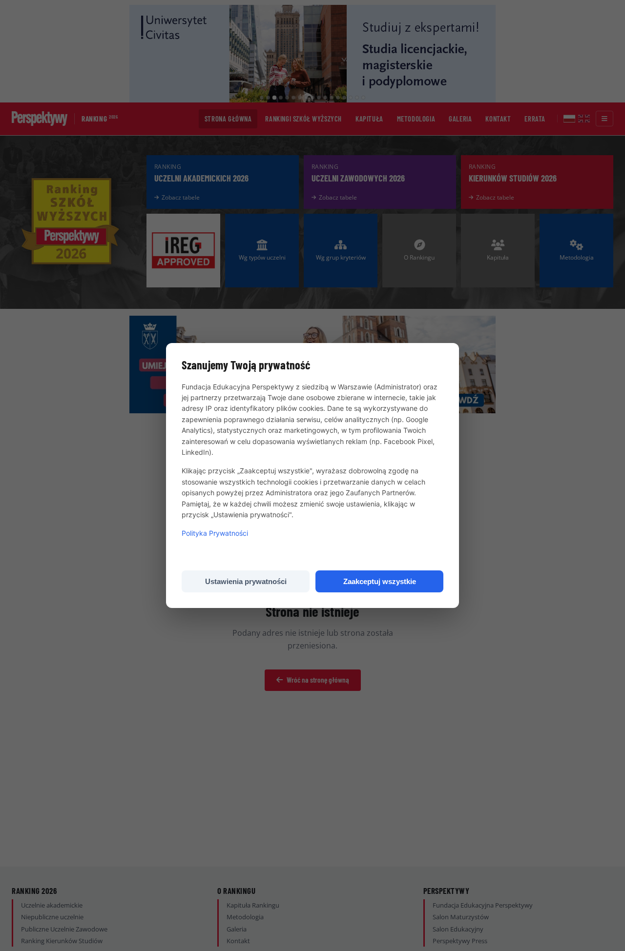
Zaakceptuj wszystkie (379, 581)
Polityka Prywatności (215, 533)
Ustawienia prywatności (246, 581)
